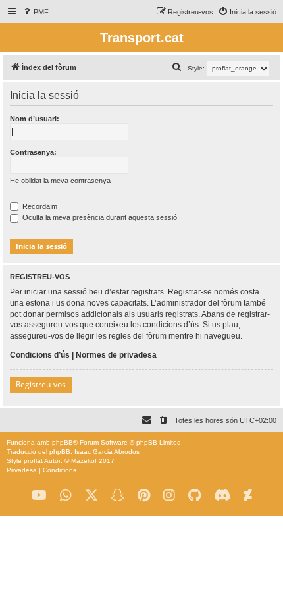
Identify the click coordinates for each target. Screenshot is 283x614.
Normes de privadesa (116, 355)
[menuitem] (35, 12)
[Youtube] (39, 496)
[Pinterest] (143, 496)
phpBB (62, 442)
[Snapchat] (118, 496)
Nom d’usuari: (34, 119)
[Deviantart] (247, 496)
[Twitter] (91, 496)
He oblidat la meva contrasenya (60, 180)
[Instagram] (169, 496)
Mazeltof (84, 460)
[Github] (194, 496)
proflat (33, 460)
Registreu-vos (41, 384)
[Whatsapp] (66, 496)
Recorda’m (38, 206)
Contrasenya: (33, 152)
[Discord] (222, 496)
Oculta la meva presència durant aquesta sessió (98, 217)
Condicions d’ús (40, 355)
